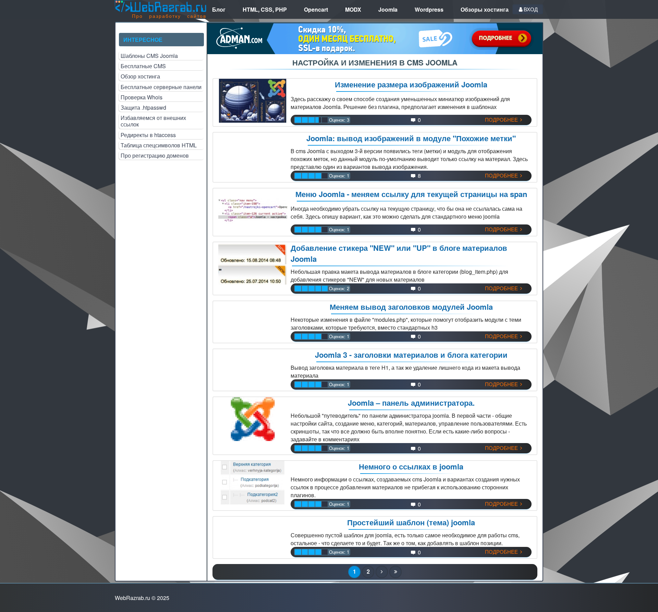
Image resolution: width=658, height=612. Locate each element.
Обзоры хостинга (485, 9)
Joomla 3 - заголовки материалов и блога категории (411, 354)
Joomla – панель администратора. (411, 402)
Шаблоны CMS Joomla (149, 56)
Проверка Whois (141, 97)
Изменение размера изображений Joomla (411, 84)
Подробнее (502, 119)
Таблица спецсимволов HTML (159, 145)
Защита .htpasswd (143, 107)
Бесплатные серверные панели (161, 87)
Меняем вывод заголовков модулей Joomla (411, 306)
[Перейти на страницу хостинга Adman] (375, 38)
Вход (531, 9)
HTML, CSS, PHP (265, 9)
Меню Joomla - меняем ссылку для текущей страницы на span (411, 193)
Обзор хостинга (140, 76)
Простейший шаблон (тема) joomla (411, 522)
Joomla (388, 9)
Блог (219, 9)
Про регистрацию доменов (155, 155)
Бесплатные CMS (143, 66)
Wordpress (429, 9)
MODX (353, 9)
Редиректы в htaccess (148, 135)
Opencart (316, 9)
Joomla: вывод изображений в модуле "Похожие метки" (411, 138)
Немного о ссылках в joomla (411, 466)
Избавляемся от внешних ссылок (153, 121)
